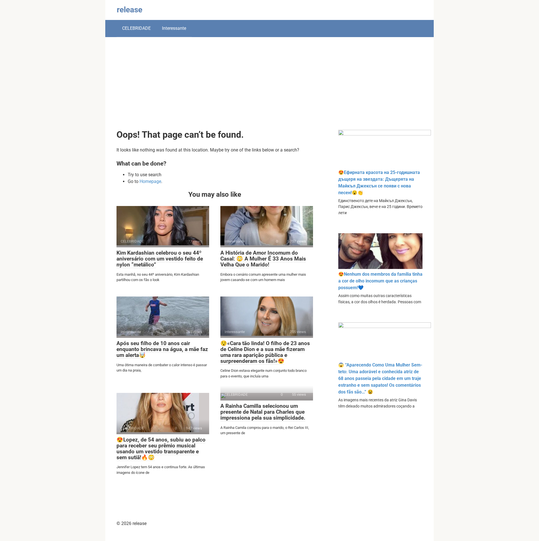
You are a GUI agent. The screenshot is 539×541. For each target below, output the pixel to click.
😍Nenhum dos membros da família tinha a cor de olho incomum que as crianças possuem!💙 (380, 280)
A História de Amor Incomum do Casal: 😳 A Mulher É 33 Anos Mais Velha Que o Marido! (263, 259)
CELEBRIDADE (136, 28)
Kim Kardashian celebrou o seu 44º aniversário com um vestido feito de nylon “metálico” (160, 259)
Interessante (174, 28)
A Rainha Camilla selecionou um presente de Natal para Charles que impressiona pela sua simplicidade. (262, 412)
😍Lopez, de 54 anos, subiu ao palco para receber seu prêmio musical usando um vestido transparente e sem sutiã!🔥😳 (161, 448)
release (129, 9)
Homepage (150, 181)
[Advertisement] (269, 87)
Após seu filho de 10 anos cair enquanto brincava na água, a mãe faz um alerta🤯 (162, 349)
